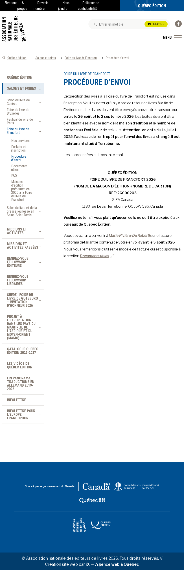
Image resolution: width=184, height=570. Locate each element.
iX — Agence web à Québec (112, 564)
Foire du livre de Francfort (81, 58)
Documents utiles (94, 256)
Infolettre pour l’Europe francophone (21, 414)
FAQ (14, 176)
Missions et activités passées (22, 246)
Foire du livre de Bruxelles (18, 111)
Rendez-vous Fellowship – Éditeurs (18, 262)
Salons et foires (45, 58)
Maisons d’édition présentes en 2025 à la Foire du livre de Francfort (21, 191)
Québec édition (16, 58)
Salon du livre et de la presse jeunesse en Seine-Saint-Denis (22, 211)
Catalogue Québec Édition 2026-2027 (22, 351)
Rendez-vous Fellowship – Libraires (18, 280)
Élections (10, 3)
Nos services (20, 141)
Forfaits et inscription (18, 148)
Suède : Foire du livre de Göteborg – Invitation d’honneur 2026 (23, 300)
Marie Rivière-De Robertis (130, 235)
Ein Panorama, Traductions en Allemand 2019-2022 (20, 383)
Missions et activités (17, 231)
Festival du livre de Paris (20, 121)
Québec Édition (152, 5)
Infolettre (16, 400)
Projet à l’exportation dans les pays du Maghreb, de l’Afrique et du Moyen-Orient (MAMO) (21, 327)
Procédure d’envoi (18, 158)
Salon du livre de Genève (18, 102)
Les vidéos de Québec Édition (19, 365)
